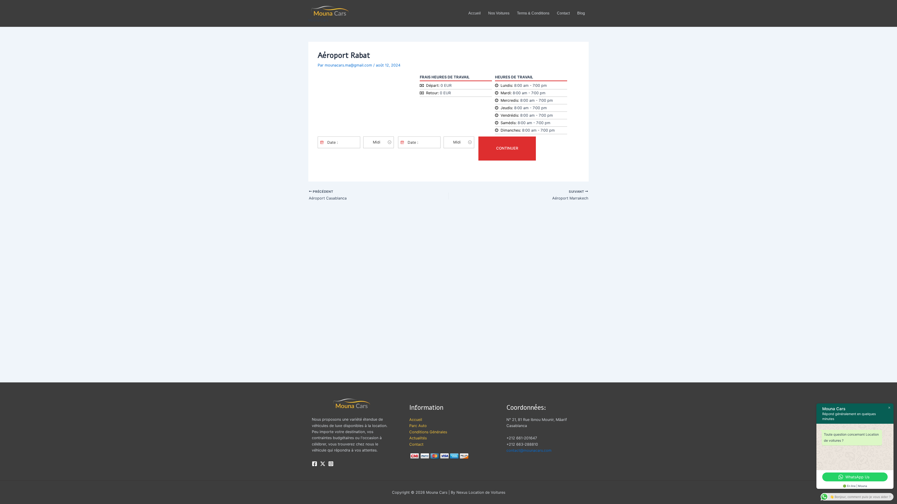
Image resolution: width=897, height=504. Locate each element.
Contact (416, 444)
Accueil (415, 419)
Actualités (418, 438)
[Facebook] (314, 463)
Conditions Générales (428, 432)
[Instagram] (331, 463)
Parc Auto (418, 425)
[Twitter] (322, 463)
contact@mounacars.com (529, 450)
